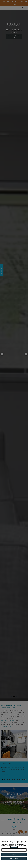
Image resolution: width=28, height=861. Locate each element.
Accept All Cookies (14, 858)
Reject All (14, 854)
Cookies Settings (14, 849)
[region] (14, 848)
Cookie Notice (14, 847)
